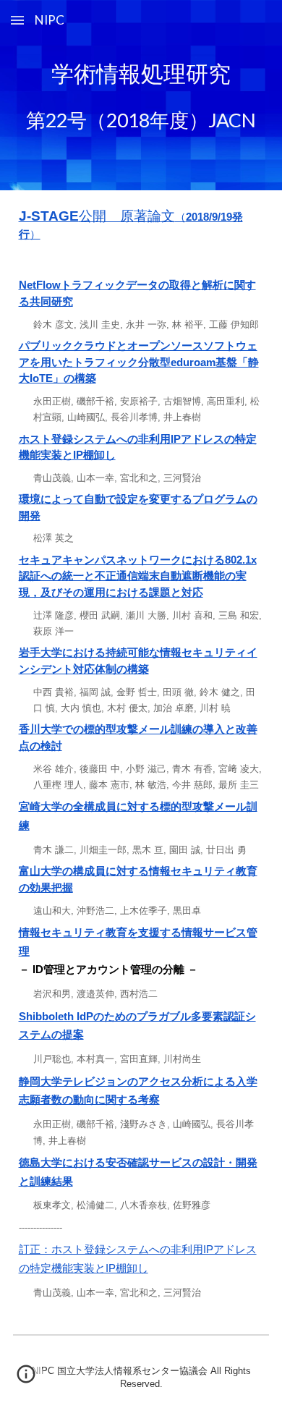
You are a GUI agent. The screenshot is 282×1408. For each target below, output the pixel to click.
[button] (17, 20)
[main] (141, 95)
